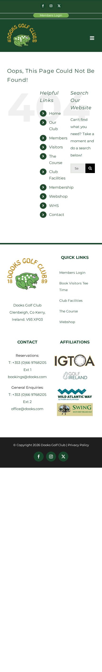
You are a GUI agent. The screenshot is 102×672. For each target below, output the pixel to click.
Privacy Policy (78, 445)
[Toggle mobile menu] (92, 38)
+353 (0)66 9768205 (29, 362)
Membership (61, 187)
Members (58, 138)
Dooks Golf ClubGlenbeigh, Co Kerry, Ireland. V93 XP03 (27, 312)
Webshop (58, 196)
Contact (56, 214)
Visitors (56, 147)
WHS (54, 205)
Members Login (51, 15)
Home (55, 113)
